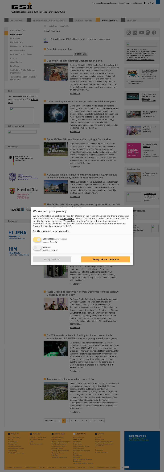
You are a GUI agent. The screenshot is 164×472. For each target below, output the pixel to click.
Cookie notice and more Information (51, 231)
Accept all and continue (106, 259)
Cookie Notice (67, 218)
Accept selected (52, 259)
